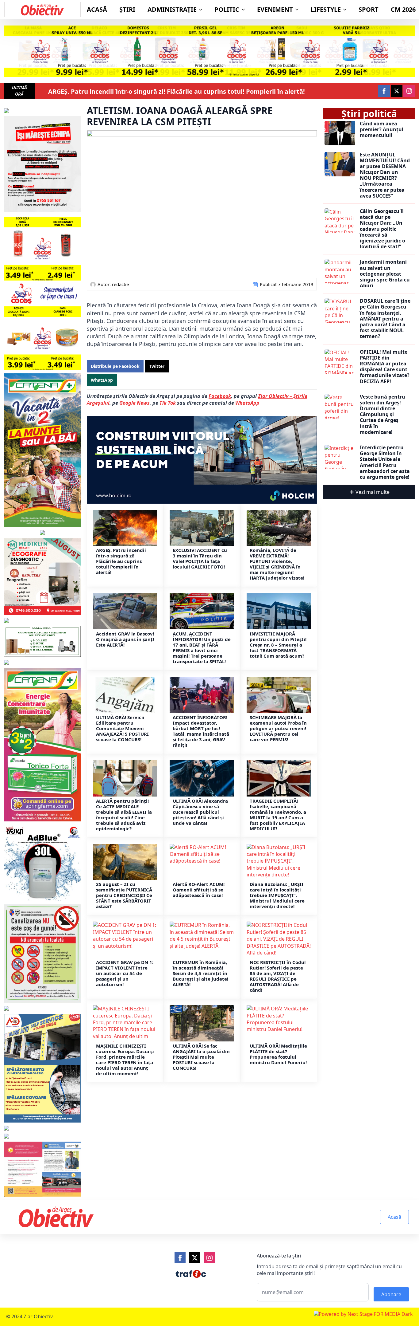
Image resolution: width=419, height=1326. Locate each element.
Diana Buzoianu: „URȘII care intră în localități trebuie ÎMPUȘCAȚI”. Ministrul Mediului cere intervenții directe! (277, 895)
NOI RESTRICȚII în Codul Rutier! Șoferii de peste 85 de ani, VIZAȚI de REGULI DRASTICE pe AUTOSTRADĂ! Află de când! (278, 976)
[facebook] (384, 91)
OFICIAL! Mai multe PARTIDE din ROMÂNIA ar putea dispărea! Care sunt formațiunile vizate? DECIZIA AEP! (384, 366)
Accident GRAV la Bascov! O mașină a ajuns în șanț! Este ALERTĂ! (125, 639)
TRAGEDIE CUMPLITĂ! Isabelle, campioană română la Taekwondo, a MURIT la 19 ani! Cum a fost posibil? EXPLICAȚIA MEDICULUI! (278, 814)
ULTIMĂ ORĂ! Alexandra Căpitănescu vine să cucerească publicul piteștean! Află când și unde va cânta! (200, 812)
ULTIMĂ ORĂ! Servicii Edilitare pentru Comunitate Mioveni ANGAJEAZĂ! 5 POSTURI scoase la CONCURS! (122, 728)
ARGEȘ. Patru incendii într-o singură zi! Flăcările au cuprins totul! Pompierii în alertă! (176, 92)
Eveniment (275, 9)
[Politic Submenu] (245, 9)
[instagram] (409, 91)
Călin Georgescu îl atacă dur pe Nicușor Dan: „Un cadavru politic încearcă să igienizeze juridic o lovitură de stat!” (382, 229)
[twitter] (396, 91)
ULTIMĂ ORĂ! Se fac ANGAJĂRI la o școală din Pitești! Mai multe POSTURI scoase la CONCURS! (201, 1057)
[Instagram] (209, 1257)
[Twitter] (194, 1257)
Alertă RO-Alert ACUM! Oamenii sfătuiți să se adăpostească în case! (199, 889)
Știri (127, 9)
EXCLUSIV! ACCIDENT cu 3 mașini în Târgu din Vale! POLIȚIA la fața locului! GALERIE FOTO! (200, 558)
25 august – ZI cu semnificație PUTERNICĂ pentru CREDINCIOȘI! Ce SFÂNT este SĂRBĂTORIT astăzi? (124, 895)
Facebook (220, 396)
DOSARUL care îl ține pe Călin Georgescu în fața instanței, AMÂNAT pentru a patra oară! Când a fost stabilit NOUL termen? (385, 318)
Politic (226, 9)
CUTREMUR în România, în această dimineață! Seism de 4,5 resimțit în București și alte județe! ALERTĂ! (200, 973)
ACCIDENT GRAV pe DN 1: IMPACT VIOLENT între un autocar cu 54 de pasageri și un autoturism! (124, 973)
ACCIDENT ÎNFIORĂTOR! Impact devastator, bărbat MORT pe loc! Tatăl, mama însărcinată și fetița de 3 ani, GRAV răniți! (201, 731)
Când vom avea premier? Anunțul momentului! (381, 130)
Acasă (97, 9)
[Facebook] (180, 1257)
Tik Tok (168, 402)
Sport (369, 9)
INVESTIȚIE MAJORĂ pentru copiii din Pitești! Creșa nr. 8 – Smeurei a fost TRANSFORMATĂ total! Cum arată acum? (278, 645)
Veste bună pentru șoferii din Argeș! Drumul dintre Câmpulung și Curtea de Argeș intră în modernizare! (382, 414)
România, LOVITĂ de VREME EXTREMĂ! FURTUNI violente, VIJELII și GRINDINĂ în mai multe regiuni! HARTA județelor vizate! (277, 563)
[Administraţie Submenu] (202, 9)
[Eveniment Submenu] (299, 9)
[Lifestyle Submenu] (346, 9)
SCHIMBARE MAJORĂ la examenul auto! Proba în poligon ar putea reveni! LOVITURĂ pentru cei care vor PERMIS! (278, 728)
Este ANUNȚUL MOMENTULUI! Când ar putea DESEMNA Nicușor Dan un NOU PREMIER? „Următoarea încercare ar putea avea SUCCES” (385, 175)
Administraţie (172, 9)
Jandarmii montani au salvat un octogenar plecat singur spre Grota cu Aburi (385, 274)
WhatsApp (247, 402)
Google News (134, 402)
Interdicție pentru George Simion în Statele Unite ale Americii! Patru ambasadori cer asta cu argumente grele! (385, 462)
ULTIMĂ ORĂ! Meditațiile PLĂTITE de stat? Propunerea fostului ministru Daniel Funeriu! (278, 1054)
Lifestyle (326, 9)
